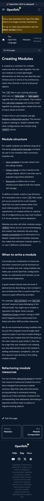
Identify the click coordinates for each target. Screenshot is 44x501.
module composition (11, 234)
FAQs (14, 453)
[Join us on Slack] (30, 459)
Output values (12, 170)
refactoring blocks (24, 378)
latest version (9, 29)
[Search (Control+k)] (39, 9)
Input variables (12, 162)
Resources (10, 181)
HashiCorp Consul (11, 314)
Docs (29, 453)
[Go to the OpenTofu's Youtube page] (13, 459)
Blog (22, 453)
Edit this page (11, 418)
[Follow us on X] (24, 459)
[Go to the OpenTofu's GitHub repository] (19, 459)
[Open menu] (3, 9)
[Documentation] (3, 39)
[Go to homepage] (14, 9)
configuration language (21, 149)
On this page (9, 50)
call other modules (14, 103)
